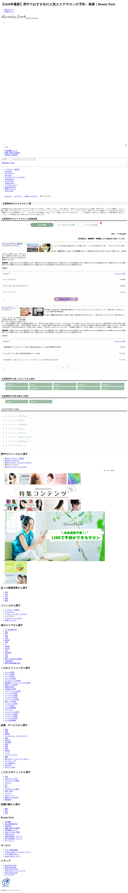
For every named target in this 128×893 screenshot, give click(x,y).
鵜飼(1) (9, 402)
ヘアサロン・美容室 (12, 610)
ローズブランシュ (9, 308)
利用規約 (8, 826)
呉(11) (33, 384)
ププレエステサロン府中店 (12, 244)
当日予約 (8, 765)
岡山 (6, 594)
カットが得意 (9, 672)
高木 (6, 813)
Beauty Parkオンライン (13, 856)
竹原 (6, 642)
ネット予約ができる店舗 (66, 225)
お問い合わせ (9, 834)
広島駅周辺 (9, 661)
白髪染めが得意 (10, 689)
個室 (6, 732)
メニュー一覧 (120, 274)
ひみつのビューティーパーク (15, 871)
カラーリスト (9, 795)
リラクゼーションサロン (13, 618)
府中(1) (33, 402)
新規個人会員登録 (11, 155)
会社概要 (8, 822)
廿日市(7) (82, 384)
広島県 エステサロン (31, 196)
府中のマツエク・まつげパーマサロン (18, 462)
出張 (6, 738)
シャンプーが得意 (11, 693)
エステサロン (18, 196)
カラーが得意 (9, 674)
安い (6, 785)
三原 (6, 638)
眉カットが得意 (10, 701)
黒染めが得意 (9, 687)
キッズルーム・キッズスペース (16, 736)
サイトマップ (9, 841)
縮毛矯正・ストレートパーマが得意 (17, 683)
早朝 (6, 744)
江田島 (7, 646)
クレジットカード (11, 755)
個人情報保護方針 (11, 824)
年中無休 (8, 742)
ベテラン (8, 783)
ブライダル (9, 710)
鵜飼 (6, 809)
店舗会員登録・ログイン (13, 836)
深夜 (6, 746)
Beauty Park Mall (10, 867)
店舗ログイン (9, 12)
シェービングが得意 (12, 699)
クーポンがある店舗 (92, 224)
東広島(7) (106, 384)
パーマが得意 (9, 676)
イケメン (8, 793)
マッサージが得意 (11, 697)
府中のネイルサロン (12, 460)
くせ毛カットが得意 (12, 789)
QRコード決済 (10, 767)
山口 (6, 596)
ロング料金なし (10, 763)
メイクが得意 (9, 706)
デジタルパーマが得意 (13, 681)
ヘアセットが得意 (11, 704)
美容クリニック (10, 620)
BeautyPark (8, 196)
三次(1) (81, 388)
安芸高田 (8, 653)
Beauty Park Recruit (11, 873)
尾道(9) (57, 384)
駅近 (6, 748)
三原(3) (9, 388)
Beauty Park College (11, 869)
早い (6, 787)
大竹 (6, 650)
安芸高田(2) (35, 388)
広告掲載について (11, 151)
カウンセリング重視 (12, 781)
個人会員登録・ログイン (13, 838)
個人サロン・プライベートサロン (17, 759)
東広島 (7, 640)
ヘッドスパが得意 (11, 695)
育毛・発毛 (9, 791)
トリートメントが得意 (13, 691)
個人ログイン (9, 9)
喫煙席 (7, 734)
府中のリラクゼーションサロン (16, 467)
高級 (6, 730)
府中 (6, 811)
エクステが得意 (10, 678)
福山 (6, 632)
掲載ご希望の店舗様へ (13, 153)
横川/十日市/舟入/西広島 (13, 659)
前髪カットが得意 (11, 685)
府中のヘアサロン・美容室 (14, 458)
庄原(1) (57, 388)
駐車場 (7, 750)
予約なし (8, 740)
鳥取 (6, 598)
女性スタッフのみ (11, 779)
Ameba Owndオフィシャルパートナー (18, 852)
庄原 (6, 657)
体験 (6, 757)
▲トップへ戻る (109, 470)
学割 (6, 776)
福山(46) (9, 384)
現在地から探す (8, 163)
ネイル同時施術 (10, 708)
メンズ (7, 753)
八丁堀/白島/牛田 (11, 630)
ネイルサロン (9, 612)
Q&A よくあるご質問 (12, 832)
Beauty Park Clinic (11, 865)
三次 (6, 655)
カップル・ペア (10, 761)
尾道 (6, 636)
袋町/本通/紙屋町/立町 (12, 663)
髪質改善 (8, 799)
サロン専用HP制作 (11, 850)
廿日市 (7, 648)
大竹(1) (105, 388)
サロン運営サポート (12, 854)
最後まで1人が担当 (11, 797)
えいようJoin (9, 874)
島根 (6, 601)
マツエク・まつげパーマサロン (16, 614)
